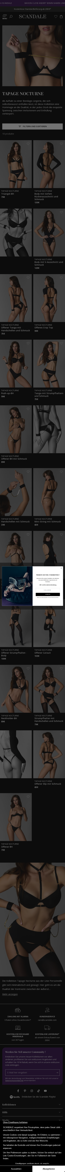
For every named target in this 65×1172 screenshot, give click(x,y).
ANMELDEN (47, 594)
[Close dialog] (61, 568)
